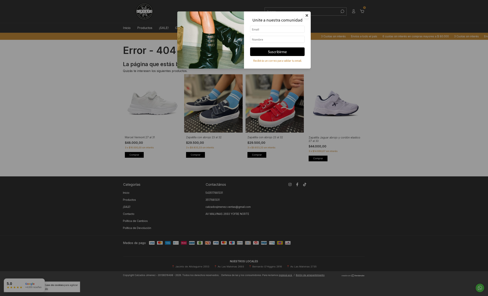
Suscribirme (277, 52)
